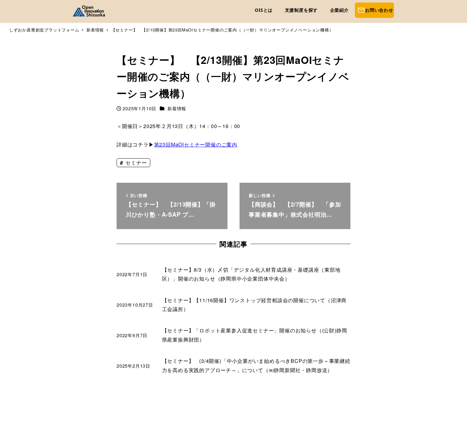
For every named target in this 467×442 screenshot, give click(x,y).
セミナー (135, 162)
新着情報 (176, 108)
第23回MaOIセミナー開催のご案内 (195, 144)
